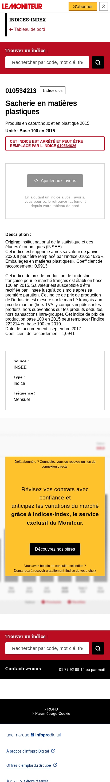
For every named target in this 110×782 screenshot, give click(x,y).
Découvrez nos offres (55, 549)
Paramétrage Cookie (52, 713)
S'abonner (83, 6)
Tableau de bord (29, 29)
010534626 (66, 146)
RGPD (52, 709)
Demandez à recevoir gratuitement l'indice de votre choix (55, 571)
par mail (98, 669)
